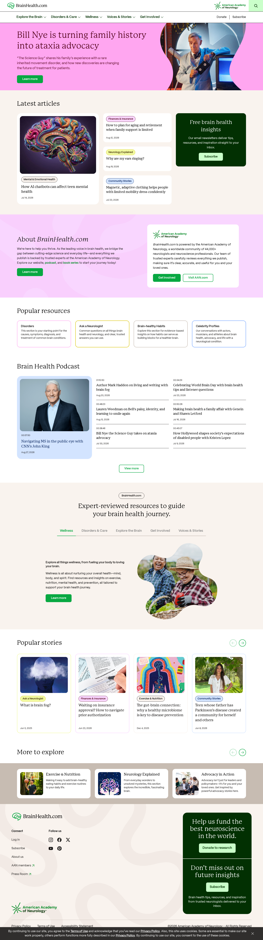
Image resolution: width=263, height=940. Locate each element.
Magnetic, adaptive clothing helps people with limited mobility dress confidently (137, 189)
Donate (222, 17)
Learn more (30, 79)
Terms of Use (46, 926)
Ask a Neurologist (33, 698)
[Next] (242, 643)
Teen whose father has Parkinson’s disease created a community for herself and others (218, 713)
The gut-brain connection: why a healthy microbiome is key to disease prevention (160, 710)
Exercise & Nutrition (150, 698)
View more (131, 468)
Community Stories (120, 181)
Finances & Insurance (120, 119)
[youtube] (51, 848)
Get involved (166, 277)
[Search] (256, 5)
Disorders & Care (64, 17)
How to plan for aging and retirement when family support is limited (134, 127)
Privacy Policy (21, 926)
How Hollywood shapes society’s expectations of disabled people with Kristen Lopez (208, 435)
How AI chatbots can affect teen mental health (54, 189)
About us (17, 857)
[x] (68, 840)
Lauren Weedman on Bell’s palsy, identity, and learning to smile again (130, 411)
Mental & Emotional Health (39, 179)
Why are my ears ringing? (125, 158)
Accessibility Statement (77, 926)
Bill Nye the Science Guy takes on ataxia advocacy (126, 435)
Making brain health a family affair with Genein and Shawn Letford (208, 411)
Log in (15, 839)
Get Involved (150, 17)
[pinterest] (59, 848)
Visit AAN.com (198, 277)
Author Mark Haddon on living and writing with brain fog (132, 387)
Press (19, 874)
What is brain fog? (35, 705)
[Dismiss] (252, 933)
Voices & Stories (119, 17)
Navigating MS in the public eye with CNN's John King (52, 444)
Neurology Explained (120, 152)
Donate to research (217, 848)
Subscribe (239, 17)
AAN (21, 865)
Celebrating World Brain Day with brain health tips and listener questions (208, 387)
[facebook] (59, 840)
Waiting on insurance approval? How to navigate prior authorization (101, 710)
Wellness (91, 17)
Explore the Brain (29, 17)
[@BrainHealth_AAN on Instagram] (51, 840)
